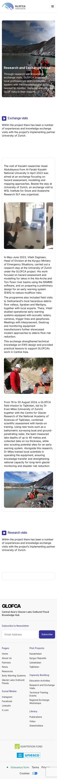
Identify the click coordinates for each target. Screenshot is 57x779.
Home (5, 653)
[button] (52, 6)
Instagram (7, 697)
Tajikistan (34, 666)
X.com (5, 710)
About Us (7, 658)
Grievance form (20, 767)
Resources (7, 671)
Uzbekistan (35, 662)
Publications (35, 716)
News (5, 666)
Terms (35, 767)
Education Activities (39, 680)
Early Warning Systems (14, 675)
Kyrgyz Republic (37, 658)
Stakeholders (36, 725)
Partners (6, 662)
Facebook (7, 701)
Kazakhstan (35, 653)
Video (32, 721)
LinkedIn (6, 705)
